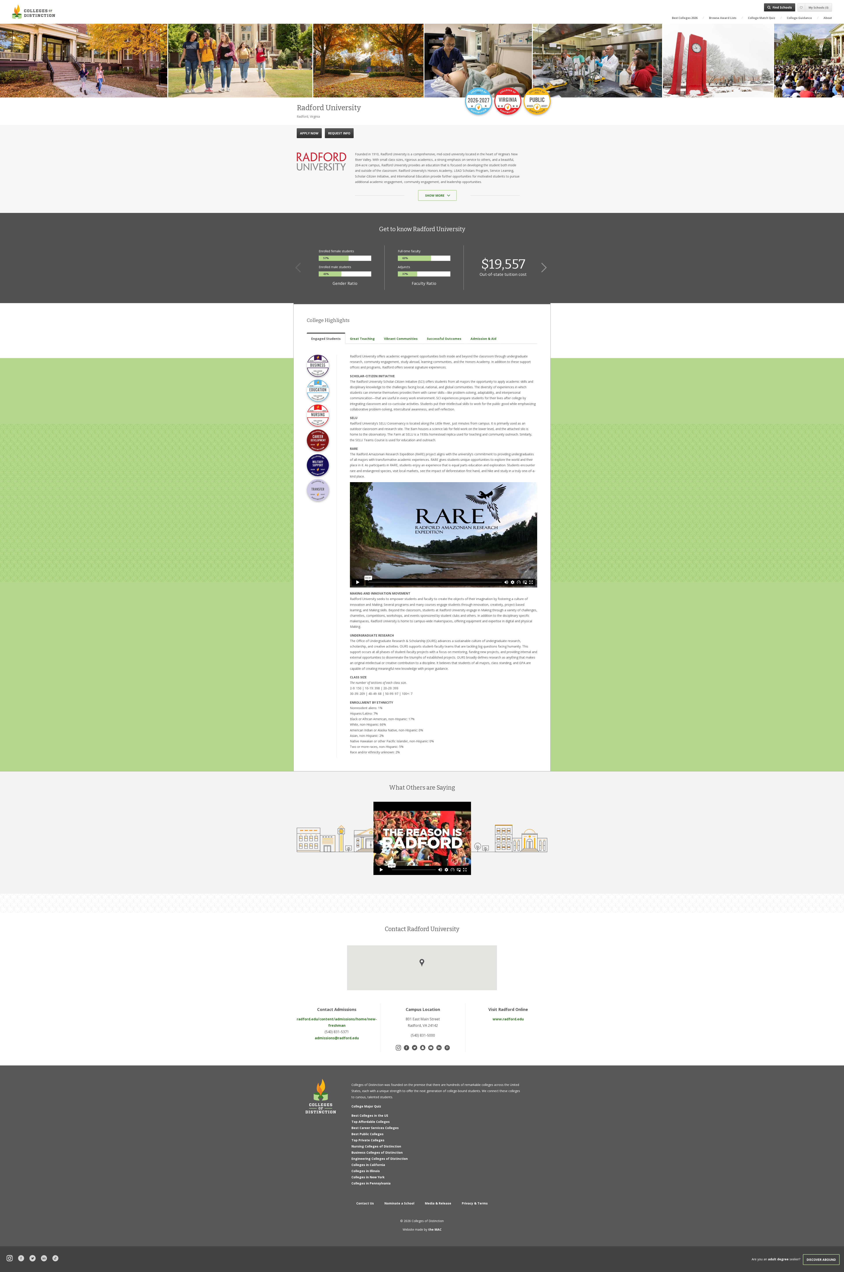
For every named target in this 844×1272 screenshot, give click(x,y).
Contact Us (365, 1203)
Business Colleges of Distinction (377, 1152)
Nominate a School (399, 1203)
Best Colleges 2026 (684, 18)
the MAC (435, 1229)
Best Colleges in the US (369, 1115)
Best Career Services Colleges (375, 1128)
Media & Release (438, 1203)
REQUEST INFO (339, 133)
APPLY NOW (309, 133)
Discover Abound (821, 1259)
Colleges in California (368, 1165)
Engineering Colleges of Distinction (379, 1159)
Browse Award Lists (722, 18)
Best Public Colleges (367, 1134)
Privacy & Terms (475, 1203)
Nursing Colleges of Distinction (376, 1146)
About (828, 18)
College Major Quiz (366, 1106)
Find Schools (782, 7)
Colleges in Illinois (365, 1171)
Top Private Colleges (367, 1140)
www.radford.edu (508, 1019)
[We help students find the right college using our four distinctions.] (33, 11)
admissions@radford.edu (337, 1038)
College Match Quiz (761, 18)
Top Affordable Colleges (370, 1122)
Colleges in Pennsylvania (371, 1183)
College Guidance (799, 18)
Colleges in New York (368, 1177)
